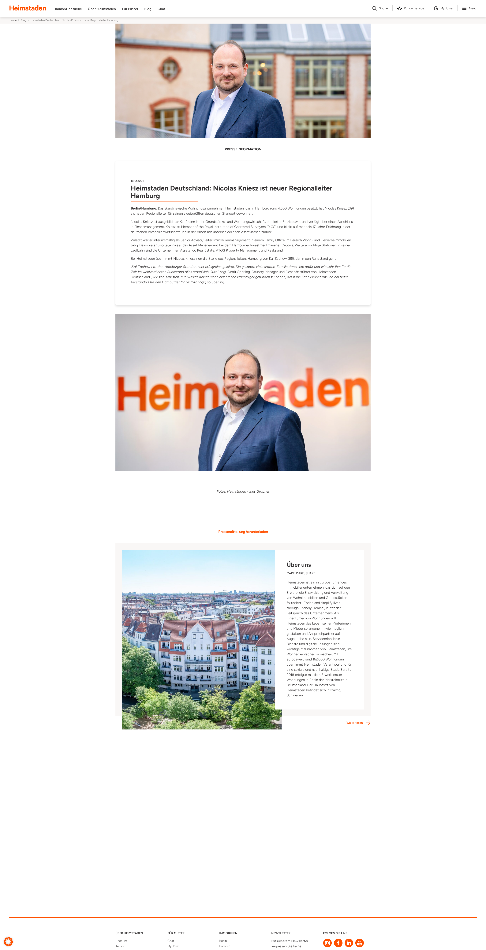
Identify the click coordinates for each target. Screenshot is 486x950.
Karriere (120, 946)
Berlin (223, 941)
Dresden (224, 946)
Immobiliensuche (68, 9)
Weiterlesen (354, 723)
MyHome (173, 946)
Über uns (121, 941)
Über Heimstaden (102, 9)
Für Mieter (130, 9)
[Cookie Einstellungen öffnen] (8, 941)
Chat (161, 9)
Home (13, 20)
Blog (147, 9)
